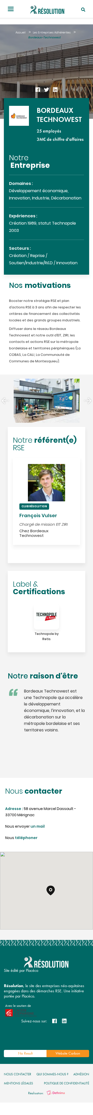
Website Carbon (68, 1053)
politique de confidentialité (66, 1083)
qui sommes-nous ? (52, 1074)
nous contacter (17, 1074)
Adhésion (81, 1074)
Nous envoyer (25, 827)
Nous (21, 838)
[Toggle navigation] (11, 9)
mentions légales (18, 1083)
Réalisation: (36, 1093)
